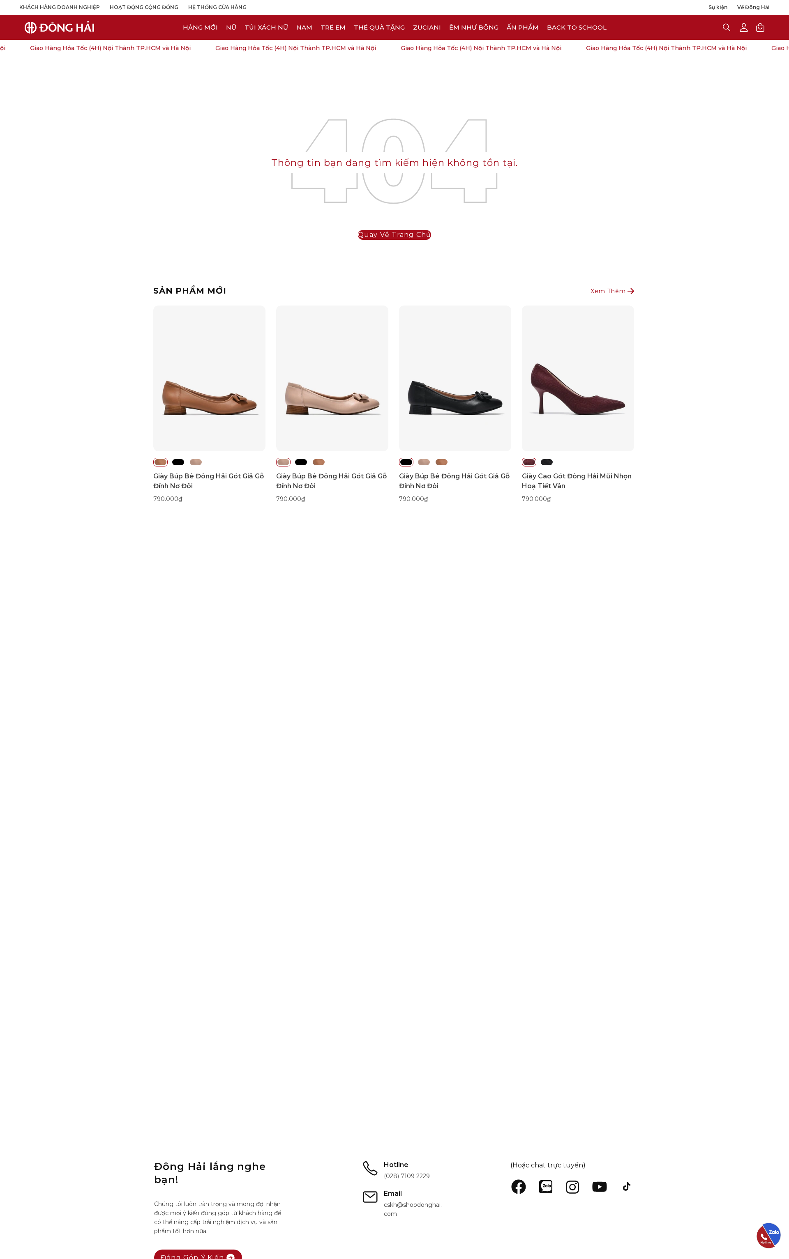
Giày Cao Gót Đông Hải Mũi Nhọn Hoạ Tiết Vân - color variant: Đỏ (529, 462)
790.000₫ (167, 499)
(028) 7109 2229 (407, 1176)
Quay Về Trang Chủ (394, 235)
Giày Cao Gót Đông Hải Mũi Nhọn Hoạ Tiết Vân (577, 481)
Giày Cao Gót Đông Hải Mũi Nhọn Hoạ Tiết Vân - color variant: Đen (547, 462)
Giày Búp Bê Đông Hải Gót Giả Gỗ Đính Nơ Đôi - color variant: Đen (178, 462)
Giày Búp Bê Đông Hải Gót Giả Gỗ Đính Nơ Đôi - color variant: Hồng (196, 462)
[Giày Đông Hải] (60, 27)
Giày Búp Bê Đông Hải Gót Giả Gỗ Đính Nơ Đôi (208, 481)
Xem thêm (608, 291)
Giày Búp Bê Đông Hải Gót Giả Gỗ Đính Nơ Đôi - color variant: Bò (160, 462)
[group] (394, 404)
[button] (427, 27)
